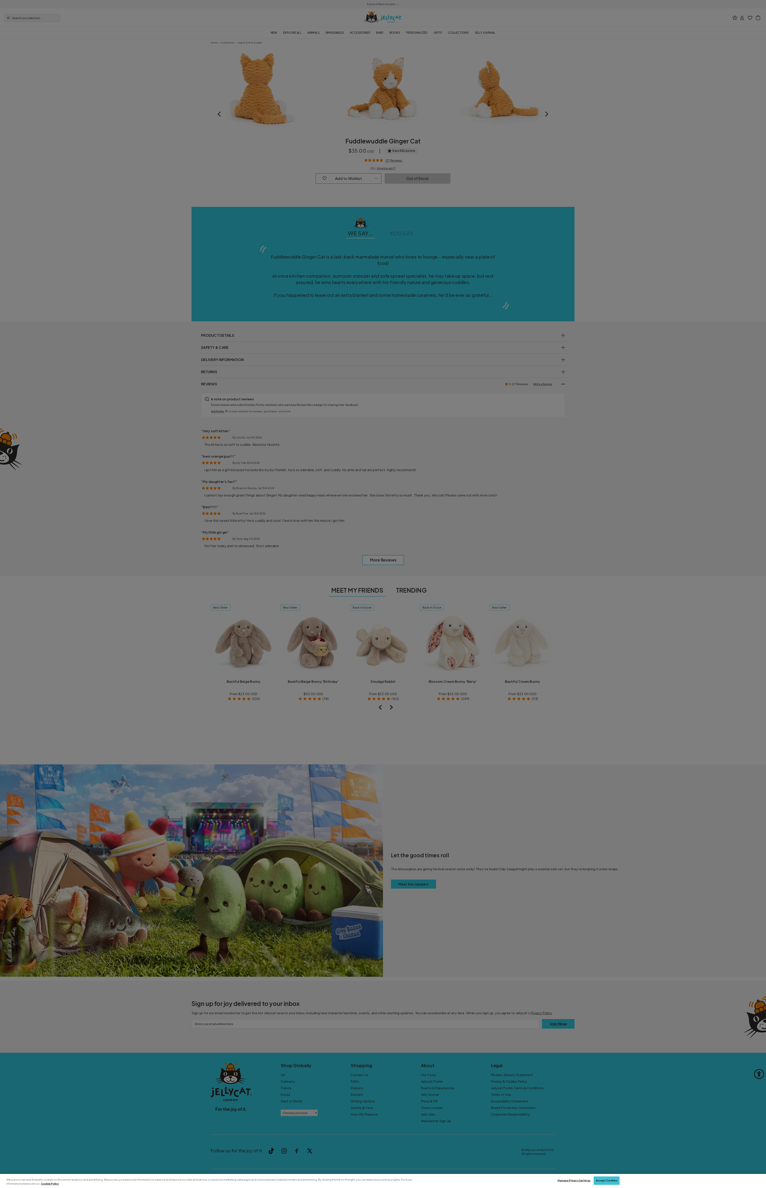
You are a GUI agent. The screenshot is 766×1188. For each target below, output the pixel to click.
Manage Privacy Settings (574, 1180)
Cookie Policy (50, 1183)
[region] (383, 1181)
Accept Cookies (606, 1180)
